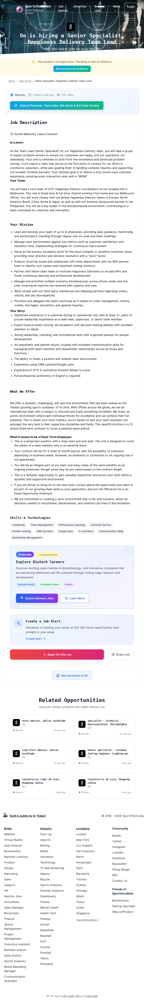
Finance (9, 919)
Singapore (83, 913)
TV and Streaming (52, 868)
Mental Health (49, 907)
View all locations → (87, 919)
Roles (8, 828)
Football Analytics (52, 890)
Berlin (80, 856)
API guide (68, 995)
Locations (83, 828)
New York (82, 840)
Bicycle (45, 879)
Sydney (81, 885)
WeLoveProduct (122, 911)
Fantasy (45, 919)
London (81, 834)
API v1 (79, 995)
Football (45, 952)
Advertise (79, 6)
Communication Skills (111, 531)
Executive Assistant (17, 944)
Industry (46, 828)
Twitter (117, 841)
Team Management (42, 524)
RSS (114, 875)
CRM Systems (44, 531)
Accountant (11, 902)
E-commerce (86, 531)
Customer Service (101, 524)
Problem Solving (21, 531)
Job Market (63, 8)
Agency (45, 873)
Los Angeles (84, 845)
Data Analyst (12, 955)
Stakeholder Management (27, 537)
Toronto (81, 879)
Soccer (45, 924)
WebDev (9, 834)
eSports (45, 840)
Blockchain (11, 913)
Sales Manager (14, 907)
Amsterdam (83, 862)
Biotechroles (120, 900)
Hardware (46, 856)
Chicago (81, 890)
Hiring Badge (120, 869)
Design (8, 868)
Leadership (18, 524)
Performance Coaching (72, 524)
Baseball (45, 935)
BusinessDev (12, 851)
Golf (43, 941)
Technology (48, 862)
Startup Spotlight (123, 906)
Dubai (80, 907)
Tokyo (80, 902)
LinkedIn (117, 852)
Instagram (118, 847)
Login (131, 6)
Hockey (45, 947)
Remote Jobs (13, 896)
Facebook (118, 858)
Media (44, 851)
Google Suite (65, 531)
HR (6, 890)
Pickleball (46, 964)
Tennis (44, 958)
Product (9, 862)
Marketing (11, 873)
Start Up (46, 834)
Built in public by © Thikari (28, 816)
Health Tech (48, 913)
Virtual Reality (13, 840)
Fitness (45, 902)
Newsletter (119, 864)
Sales (7, 879)
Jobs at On (25, 80)
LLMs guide (91, 995)
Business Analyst (15, 950)
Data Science (13, 845)
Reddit (116, 835)
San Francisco (85, 851)
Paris (79, 868)
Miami (80, 896)
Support (9, 885)
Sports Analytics (15, 961)
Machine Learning (16, 856)
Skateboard (48, 896)
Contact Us (119, 880)
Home (11, 80)
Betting (45, 845)
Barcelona (82, 873)
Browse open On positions (72, 68)
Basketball (47, 930)
